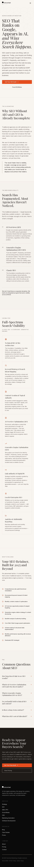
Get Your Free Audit (10, 765)
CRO (3, 815)
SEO (3, 807)
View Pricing (8, 770)
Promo (4, 835)
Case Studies (6, 832)
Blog (3, 829)
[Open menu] (30, 3)
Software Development (8, 820)
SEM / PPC (5, 809)
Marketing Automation (8, 818)
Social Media (6, 812)
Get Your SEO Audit (10, 82)
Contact (4, 849)
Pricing (4, 847)
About (3, 844)
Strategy (4, 804)
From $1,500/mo (17, 87)
